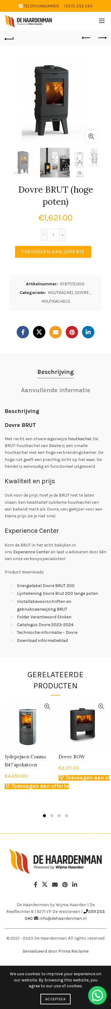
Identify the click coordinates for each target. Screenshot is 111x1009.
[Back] (9, 38)
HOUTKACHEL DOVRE (68, 292)
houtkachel (79, 438)
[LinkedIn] (88, 332)
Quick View (47, 706)
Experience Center (31, 552)
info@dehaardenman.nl (63, 918)
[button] (97, 995)
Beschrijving (55, 371)
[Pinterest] (72, 332)
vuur (90, 459)
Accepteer (55, 999)
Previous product (86, 38)
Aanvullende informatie (55, 390)
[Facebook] (23, 332)
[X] (39, 332)
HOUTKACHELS (55, 301)
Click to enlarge (91, 136)
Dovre (55, 445)
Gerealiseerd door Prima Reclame (55, 951)
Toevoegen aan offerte (53, 252)
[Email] (55, 332)
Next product (101, 38)
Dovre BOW (72, 757)
